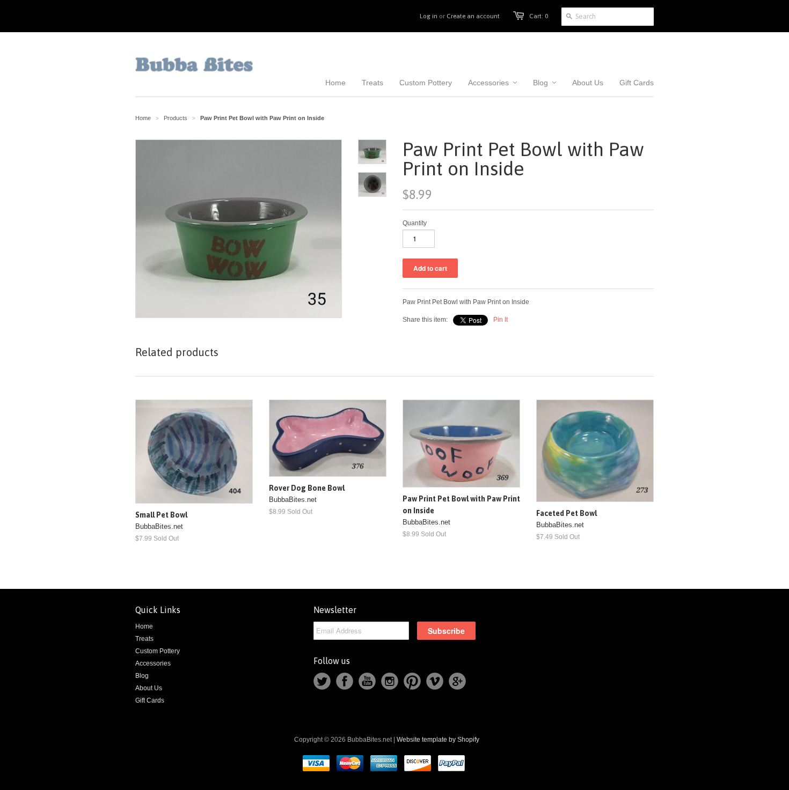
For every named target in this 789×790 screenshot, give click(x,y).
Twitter (322, 681)
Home (144, 626)
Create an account (473, 16)
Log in (428, 16)
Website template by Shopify (438, 739)
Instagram (389, 681)
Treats (144, 639)
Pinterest (412, 681)
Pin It (500, 319)
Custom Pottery (157, 651)
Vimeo (434, 681)
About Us (148, 688)
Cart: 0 (538, 16)
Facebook (344, 681)
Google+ (457, 681)
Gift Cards (149, 700)
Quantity (415, 223)
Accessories (153, 663)
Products (175, 118)
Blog (142, 676)
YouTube (367, 681)
